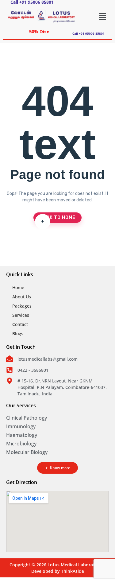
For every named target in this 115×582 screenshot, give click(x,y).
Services (20, 315)
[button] (103, 16)
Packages (22, 306)
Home (18, 287)
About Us (21, 297)
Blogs (17, 333)
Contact (20, 324)
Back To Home (57, 219)
